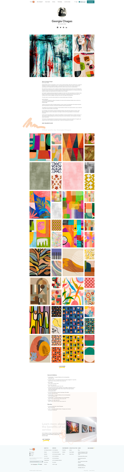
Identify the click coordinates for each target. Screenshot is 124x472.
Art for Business (55, 450)
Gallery (70, 450)
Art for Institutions (55, 458)
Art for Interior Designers (56, 454)
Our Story (45, 456)
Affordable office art (81, 467)
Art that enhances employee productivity (82, 465)
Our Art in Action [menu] (67, 1)
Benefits (45, 454)
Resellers (64, 450)
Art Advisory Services (48, 450)
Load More (62, 366)
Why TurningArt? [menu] (40, 1)
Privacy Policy (86, 470)
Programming (46, 460)
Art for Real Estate (55, 452)
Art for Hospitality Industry (57, 460)
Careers (45, 464)
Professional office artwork (82, 456)
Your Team (46, 462)
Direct (63, 454)
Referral (63, 452)
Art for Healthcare (55, 456)
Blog (79, 450)
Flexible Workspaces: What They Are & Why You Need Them (83, 453)
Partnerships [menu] (60, 1)
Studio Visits (71, 454)
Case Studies (71, 452)
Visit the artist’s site (47, 123)
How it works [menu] (47, 1)
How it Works (46, 458)
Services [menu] (53, 1)
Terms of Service (91, 470)
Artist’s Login (54, 464)
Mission (45, 452)
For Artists (54, 462)
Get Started (90, 1)
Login (76, 1)
